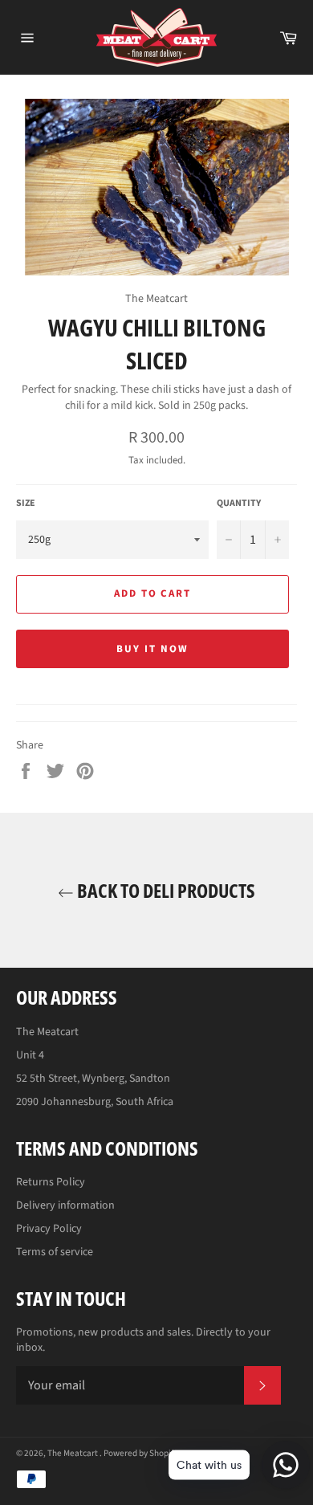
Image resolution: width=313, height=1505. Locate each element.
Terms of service (54, 1252)
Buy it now (152, 649)
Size (25, 503)
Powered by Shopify (140, 1453)
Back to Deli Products (164, 890)
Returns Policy (50, 1182)
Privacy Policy (49, 1229)
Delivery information (65, 1205)
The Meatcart (73, 1453)
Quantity (239, 503)
